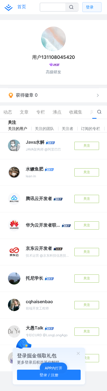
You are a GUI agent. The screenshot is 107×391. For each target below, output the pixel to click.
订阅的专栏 (91, 128)
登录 (90, 7)
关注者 (68, 128)
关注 (86, 145)
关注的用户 (18, 128)
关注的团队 (45, 128)
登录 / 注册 (49, 374)
